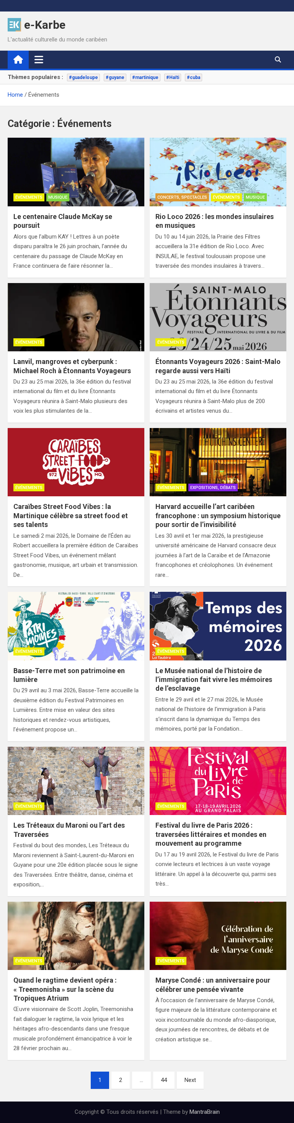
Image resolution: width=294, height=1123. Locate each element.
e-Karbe (44, 24)
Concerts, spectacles (182, 197)
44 (164, 1080)
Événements (28, 197)
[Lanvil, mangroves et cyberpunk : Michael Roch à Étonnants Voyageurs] (76, 317)
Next (190, 1080)
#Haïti (172, 77)
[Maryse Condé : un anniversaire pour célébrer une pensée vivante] (218, 936)
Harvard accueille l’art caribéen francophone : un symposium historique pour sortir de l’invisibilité (218, 515)
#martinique (145, 77)
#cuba (193, 77)
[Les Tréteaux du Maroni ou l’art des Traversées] (76, 781)
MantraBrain (204, 1111)
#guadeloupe (83, 77)
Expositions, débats (213, 487)
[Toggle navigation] (39, 59)
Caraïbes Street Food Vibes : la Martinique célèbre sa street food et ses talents (70, 515)
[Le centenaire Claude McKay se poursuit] (76, 172)
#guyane (115, 77)
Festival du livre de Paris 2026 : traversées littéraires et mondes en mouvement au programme (210, 834)
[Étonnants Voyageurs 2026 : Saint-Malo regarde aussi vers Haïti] (218, 317)
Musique (57, 197)
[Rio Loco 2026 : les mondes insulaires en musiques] (218, 172)
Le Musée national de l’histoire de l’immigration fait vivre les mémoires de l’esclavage (213, 680)
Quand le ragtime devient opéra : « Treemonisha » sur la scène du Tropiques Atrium (65, 989)
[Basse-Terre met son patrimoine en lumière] (76, 626)
